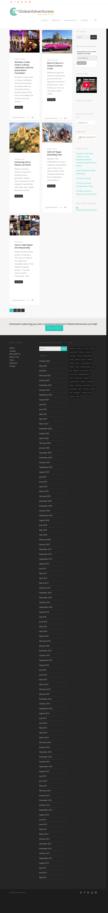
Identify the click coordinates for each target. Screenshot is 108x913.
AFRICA (45, 20)
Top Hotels (86, 389)
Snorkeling (78, 385)
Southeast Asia (87, 385)
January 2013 (44, 795)
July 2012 (42, 819)
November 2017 (45, 554)
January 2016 (44, 646)
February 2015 (45, 689)
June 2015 (43, 675)
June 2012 (43, 824)
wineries (72, 396)
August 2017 (44, 564)
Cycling (71, 359)
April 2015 (43, 679)
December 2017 (45, 549)
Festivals (89, 359)
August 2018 (44, 520)
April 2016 (43, 631)
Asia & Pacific (70, 20)
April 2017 (43, 578)
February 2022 (45, 375)
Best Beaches (73, 352)
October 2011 (44, 853)
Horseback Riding (85, 367)
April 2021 (43, 419)
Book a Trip (14, 357)
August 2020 (44, 433)
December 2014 (45, 699)
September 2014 (45, 708)
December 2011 (45, 844)
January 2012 (44, 839)
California (81, 352)
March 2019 (44, 491)
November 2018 (45, 506)
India (93, 367)
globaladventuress (19, 117)
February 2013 (45, 790)
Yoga (77, 396)
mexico (72, 378)
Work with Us (14, 354)
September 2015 (45, 660)
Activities (48, 33)
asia (87, 348)
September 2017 (45, 559)
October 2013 (44, 761)
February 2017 (45, 588)
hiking (77, 367)
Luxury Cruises (84, 370)
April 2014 (43, 733)
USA (71, 392)
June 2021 (43, 409)
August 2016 (44, 612)
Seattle (72, 385)
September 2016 (45, 607)
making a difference (84, 374)
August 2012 (44, 815)
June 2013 (43, 781)
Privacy (12, 366)
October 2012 (44, 805)
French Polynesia (85, 363)
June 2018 (43, 525)
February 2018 (45, 539)
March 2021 (44, 424)
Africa (79, 348)
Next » (23, 310)
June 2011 (43, 872)
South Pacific (73, 389)
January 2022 (44, 380)
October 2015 (44, 655)
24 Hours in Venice (83, 178)
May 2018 (43, 530)
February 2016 (45, 641)
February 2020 (45, 443)
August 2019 (44, 472)
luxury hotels (73, 374)
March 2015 (44, 684)
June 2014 (43, 723)
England (77, 359)
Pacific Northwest (74, 381)
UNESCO (93, 389)
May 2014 (43, 728)
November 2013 (45, 757)
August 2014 (44, 713)
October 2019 (44, 462)
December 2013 (45, 752)
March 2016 (44, 636)
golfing (71, 367)
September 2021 (45, 395)
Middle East (79, 378)
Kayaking (76, 370)
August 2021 (44, 399)
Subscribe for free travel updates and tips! (86, 52)
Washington (77, 392)
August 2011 (44, 863)
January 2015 (44, 694)
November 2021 (45, 385)
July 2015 (42, 670)
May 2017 (43, 573)
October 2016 (44, 602)
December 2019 (45, 453)
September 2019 (45, 467)
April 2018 (43, 535)
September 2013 (45, 766)
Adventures (73, 348)
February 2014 (45, 742)
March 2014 (44, 737)
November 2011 (45, 848)
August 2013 (44, 771)
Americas (56, 20)
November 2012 (45, 800)
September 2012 (45, 810)
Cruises (79, 356)
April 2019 (43, 486)
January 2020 (44, 448)
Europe (84, 20)
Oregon (86, 378)
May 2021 (43, 414)
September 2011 (45, 858)
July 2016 (42, 617)
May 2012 (43, 829)
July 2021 (42, 404)
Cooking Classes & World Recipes (24, 33)
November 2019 (45, 457)
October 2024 (44, 361)
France (77, 363)
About (11, 348)
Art (83, 348)
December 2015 (45, 651)
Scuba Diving (89, 381)
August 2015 (44, 665)
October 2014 (44, 704)
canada (88, 352)
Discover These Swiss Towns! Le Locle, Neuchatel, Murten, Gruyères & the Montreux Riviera (86, 159)
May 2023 (43, 366)
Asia (46, 126)
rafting (83, 381)
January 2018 (44, 544)
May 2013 (43, 786)
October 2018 (44, 511)
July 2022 (42, 370)
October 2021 (44, 390)
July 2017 (42, 568)
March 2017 (44, 583)
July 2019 (42, 477)
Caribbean (72, 356)
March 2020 (44, 438)
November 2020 (45, 428)
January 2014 (44, 747)
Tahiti (79, 389)
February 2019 (45, 496)
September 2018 (45, 515)
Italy (71, 370)
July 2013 (42, 776)
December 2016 (45, 593)
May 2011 (43, 877)
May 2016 (43, 626)
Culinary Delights (87, 356)
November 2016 (45, 597)
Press (11, 360)
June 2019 (43, 482)
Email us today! (54, 328)
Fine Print (13, 363)
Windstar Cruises (86, 392)
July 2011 (42, 868)
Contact (12, 351)
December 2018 (45, 501)
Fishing (71, 363)
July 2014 (42, 718)
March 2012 (44, 834)
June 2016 (43, 622)
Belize (92, 348)
